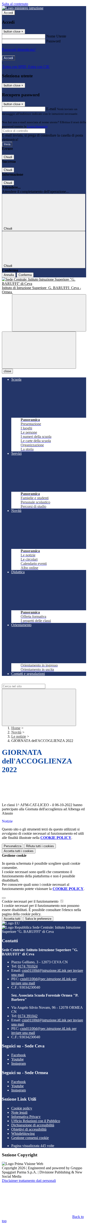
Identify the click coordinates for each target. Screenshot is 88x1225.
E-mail (51, 109)
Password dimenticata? (19, 50)
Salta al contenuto (15, 4)
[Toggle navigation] (39, 350)
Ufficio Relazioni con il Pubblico (35, 1121)
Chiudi (8, 157)
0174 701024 (28, 966)
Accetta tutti (19, 851)
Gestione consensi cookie (30, 1138)
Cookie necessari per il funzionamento (30, 901)
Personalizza (12, 846)
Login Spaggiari (37, 126)
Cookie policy (21, 1108)
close (7, 371)
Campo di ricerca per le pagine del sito (30, 682)
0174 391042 (28, 1016)
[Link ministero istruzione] (22, 8)
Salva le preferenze (38, 918)
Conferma (25, 275)
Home (15, 728)
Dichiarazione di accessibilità (32, 1125)
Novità (16, 732)
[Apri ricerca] (49, 312)
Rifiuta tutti (40, 846)
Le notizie (18, 736)
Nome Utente (56, 36)
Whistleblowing (23, 1134)
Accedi (8, 13)
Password (53, 41)
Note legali (19, 1112)
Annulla (9, 275)
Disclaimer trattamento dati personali (29, 1181)
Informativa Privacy (26, 1117)
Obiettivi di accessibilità (28, 1129)
